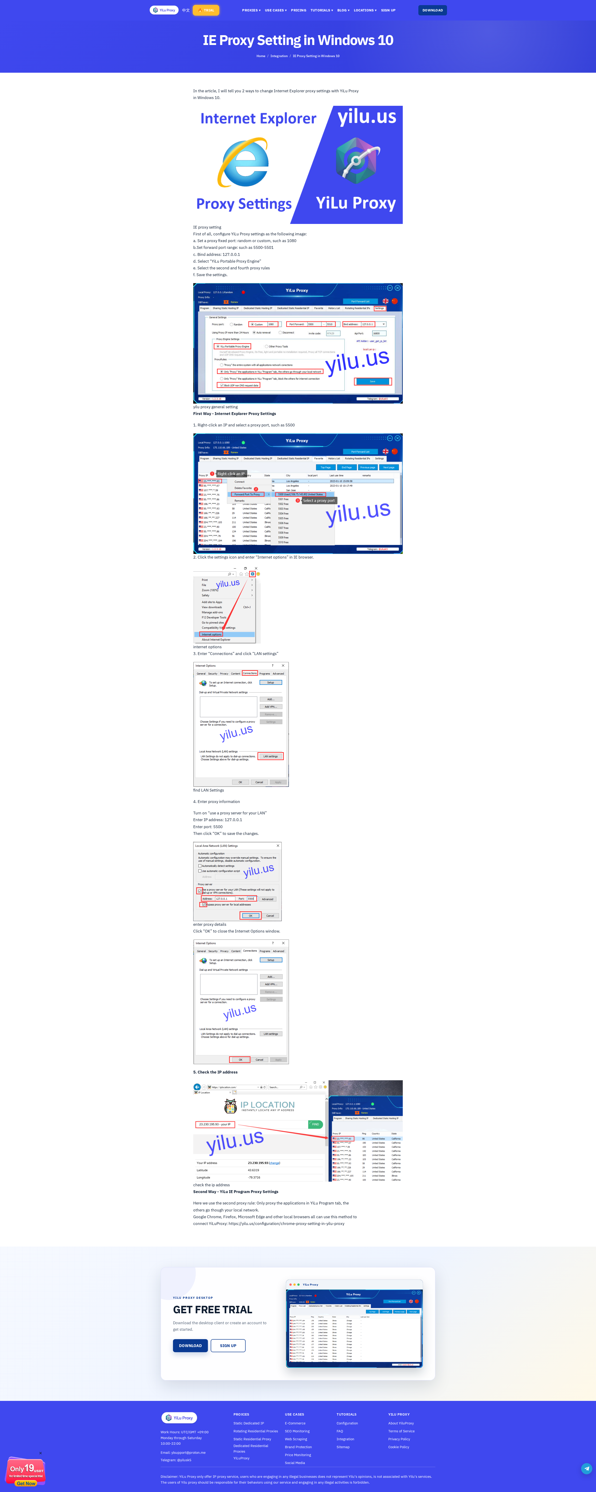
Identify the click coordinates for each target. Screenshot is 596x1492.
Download (433, 10)
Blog (343, 10)
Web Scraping (296, 1439)
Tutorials (322, 10)
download (190, 1345)
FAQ (340, 1431)
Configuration (347, 1423)
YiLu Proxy (187, 1476)
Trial (206, 10)
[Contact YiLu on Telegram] (586, 1468)
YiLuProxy (241, 1458)
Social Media (295, 1463)
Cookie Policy (398, 1447)
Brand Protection (298, 1447)
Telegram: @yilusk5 (176, 1460)
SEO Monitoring (297, 1431)
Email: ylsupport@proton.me (183, 1452)
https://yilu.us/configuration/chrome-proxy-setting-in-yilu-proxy (286, 1223)
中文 (186, 10)
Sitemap (343, 1447)
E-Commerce (295, 1423)
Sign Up (388, 10)
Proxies (251, 10)
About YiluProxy (401, 1423)
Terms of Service (401, 1431)
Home (261, 56)
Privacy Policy (399, 1439)
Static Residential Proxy (252, 1439)
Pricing (298, 10)
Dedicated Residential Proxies (251, 1449)
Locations (365, 10)
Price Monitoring (298, 1455)
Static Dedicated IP (249, 1423)
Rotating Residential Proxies (256, 1431)
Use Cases (276, 10)
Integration (279, 56)
